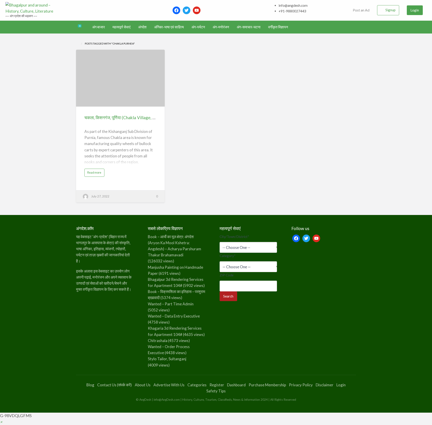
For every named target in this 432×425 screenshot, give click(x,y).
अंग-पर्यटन (198, 27)
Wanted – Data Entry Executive (174, 316)
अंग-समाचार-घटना (249, 27)
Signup (390, 10)
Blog (90, 384)
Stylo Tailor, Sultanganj (167, 358)
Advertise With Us (168, 384)
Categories (197, 384)
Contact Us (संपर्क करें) (114, 384)
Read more (95, 173)
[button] (1, 421)
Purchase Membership (267, 384)
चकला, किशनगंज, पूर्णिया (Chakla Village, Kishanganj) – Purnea (138, 117)
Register (216, 384)
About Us (143, 384)
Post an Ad (360, 10)
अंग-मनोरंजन (221, 27)
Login (414, 10)
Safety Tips (216, 391)
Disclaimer (324, 384)
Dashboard (236, 384)
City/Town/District (234, 237)
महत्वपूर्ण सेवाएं (121, 27)
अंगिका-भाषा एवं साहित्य (169, 27)
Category (228, 256)
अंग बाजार (98, 27)
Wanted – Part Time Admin (171, 304)
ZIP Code (227, 275)
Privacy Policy (301, 384)
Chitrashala (157, 340)
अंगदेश (142, 27)
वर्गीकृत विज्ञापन (278, 27)
